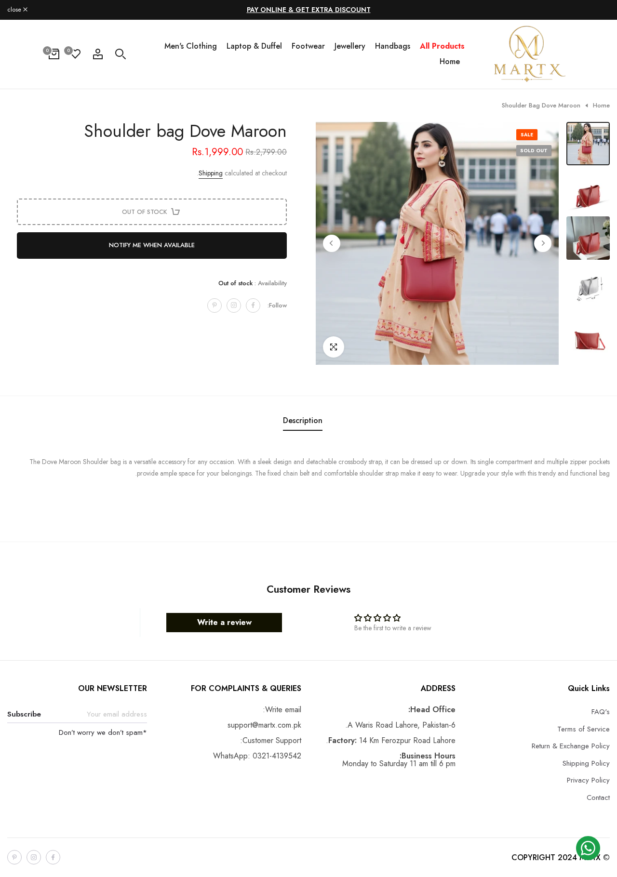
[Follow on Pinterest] (214, 305)
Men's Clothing (190, 46)
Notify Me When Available (152, 245)
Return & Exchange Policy (571, 746)
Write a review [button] (224, 622)
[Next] (331, 243)
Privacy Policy (588, 780)
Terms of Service (583, 729)
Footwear (308, 46)
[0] (75, 54)
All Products (442, 46)
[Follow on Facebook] (253, 305)
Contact (598, 797)
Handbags (392, 46)
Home (450, 61)
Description (302, 420)
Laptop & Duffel (254, 46)
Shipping (211, 172)
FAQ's (600, 711)
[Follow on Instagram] (234, 305)
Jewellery (350, 46)
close (597, 10)
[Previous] (542, 243)
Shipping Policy (586, 763)
